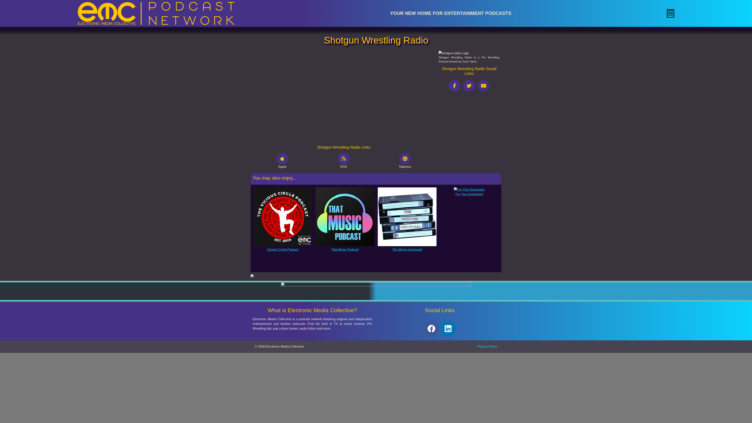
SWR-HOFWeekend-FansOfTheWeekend (292, 96)
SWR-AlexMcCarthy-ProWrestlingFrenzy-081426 (298, 78)
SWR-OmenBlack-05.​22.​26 (282, 132)
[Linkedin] (448, 328)
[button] (670, 13)
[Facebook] (431, 328)
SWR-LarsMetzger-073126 (282, 87)
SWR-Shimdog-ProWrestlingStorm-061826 (294, 114)
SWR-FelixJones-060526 (281, 123)
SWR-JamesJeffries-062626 (284, 105)
